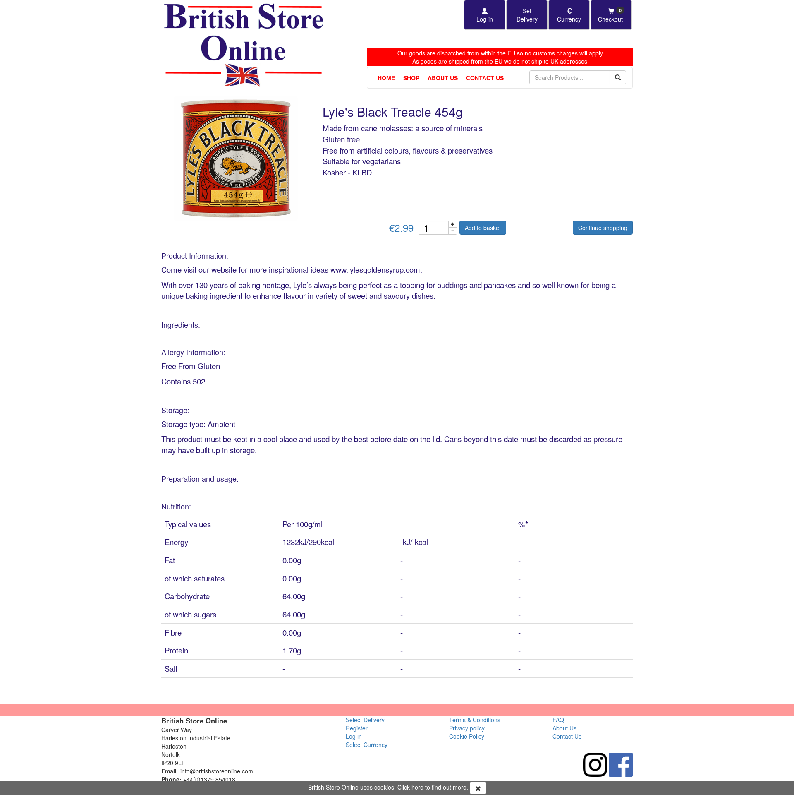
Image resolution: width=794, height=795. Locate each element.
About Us (443, 78)
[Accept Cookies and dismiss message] (478, 788)
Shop (411, 78)
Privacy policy (467, 728)
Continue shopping (602, 227)
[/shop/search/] (618, 77)
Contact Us (485, 78)
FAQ (558, 720)
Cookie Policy (466, 736)
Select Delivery (365, 720)
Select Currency (366, 744)
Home (386, 78)
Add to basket (483, 227)
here (417, 787)
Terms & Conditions (474, 720)
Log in (354, 736)
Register (357, 728)
